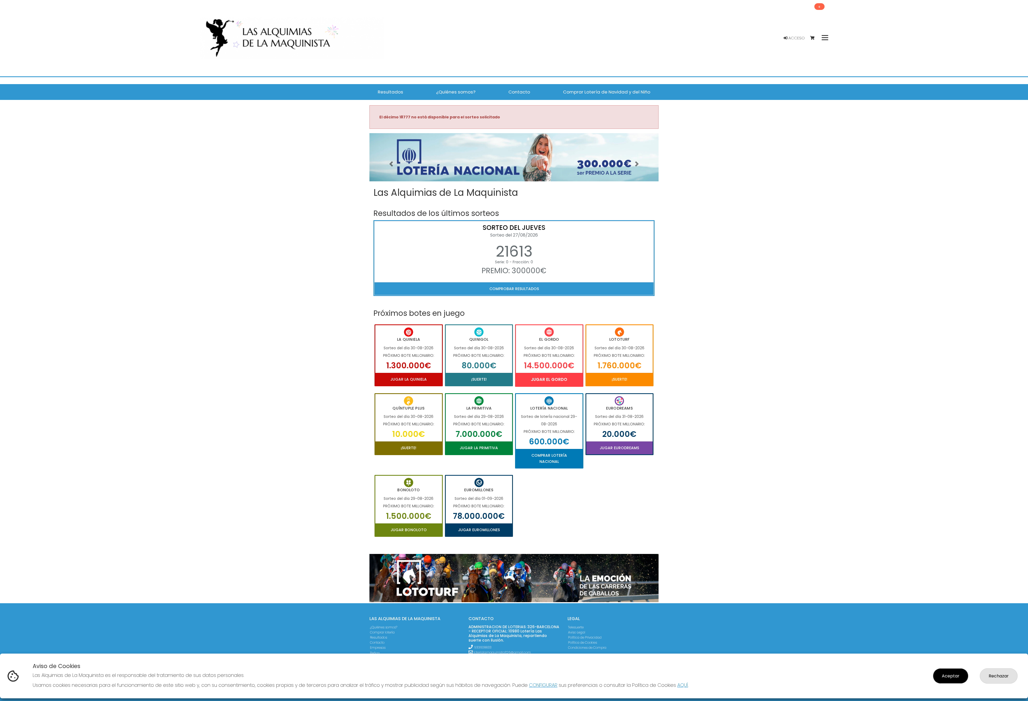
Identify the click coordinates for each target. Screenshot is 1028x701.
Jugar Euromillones (479, 530)
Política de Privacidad (585, 637)
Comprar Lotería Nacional (549, 458)
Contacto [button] (519, 92)
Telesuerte (576, 627)
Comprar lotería (382, 632)
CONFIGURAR (543, 685)
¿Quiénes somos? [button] (455, 92)
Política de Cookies (582, 642)
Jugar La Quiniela (408, 379)
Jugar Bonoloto (409, 530)
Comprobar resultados (514, 288)
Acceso (796, 38)
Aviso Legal (576, 632)
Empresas (378, 647)
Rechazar (999, 676)
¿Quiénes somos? (383, 627)
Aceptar (950, 676)
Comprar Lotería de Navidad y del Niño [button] (606, 92)
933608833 (483, 647)
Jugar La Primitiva (479, 448)
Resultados (378, 637)
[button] (391, 164)
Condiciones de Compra (587, 647)
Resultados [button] (390, 92)
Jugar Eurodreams (619, 448)
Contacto (377, 642)
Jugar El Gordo (549, 379)
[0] (814, 38)
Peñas (375, 653)
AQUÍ (682, 685)
